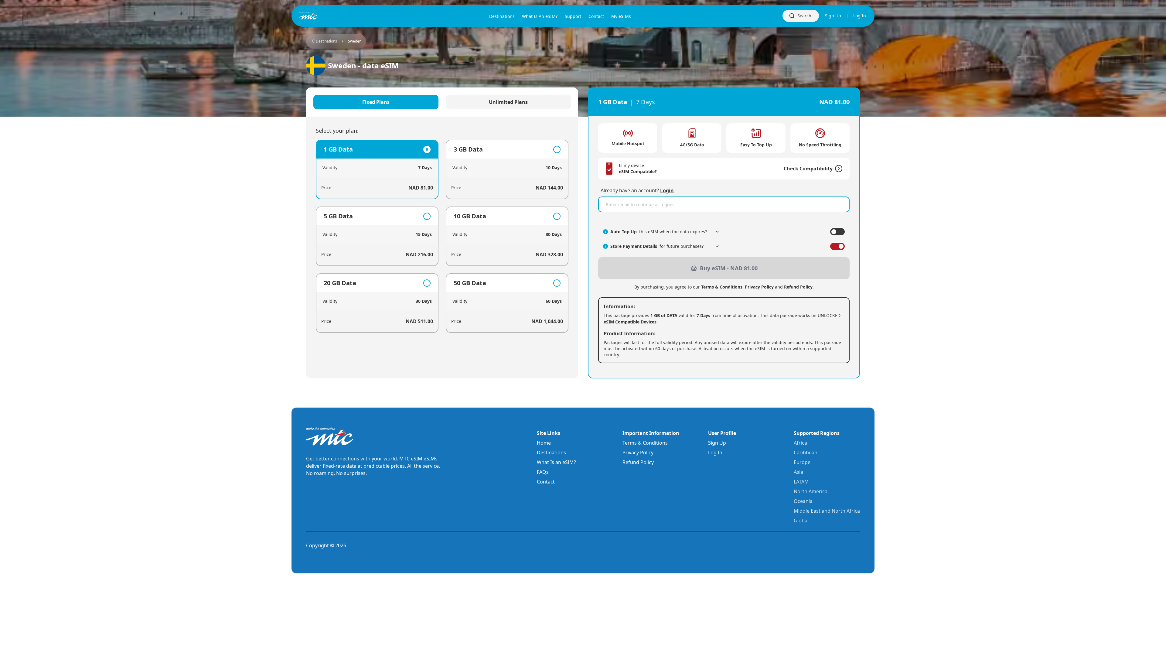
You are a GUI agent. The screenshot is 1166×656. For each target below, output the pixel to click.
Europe (802, 462)
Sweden (354, 41)
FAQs (543, 472)
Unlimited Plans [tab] (508, 102)
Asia (798, 472)
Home (544, 442)
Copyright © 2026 (326, 545)
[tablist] (442, 102)
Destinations (551, 452)
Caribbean (805, 452)
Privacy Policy (759, 287)
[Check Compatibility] (837, 168)
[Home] (318, 16)
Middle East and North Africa (827, 510)
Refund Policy (798, 287)
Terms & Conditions (721, 287)
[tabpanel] (442, 236)
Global (801, 520)
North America (810, 491)
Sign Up (833, 16)
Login (667, 190)
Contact (546, 481)
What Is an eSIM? (556, 462)
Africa (800, 442)
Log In (859, 16)
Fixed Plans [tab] (376, 102)
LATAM (801, 481)
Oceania (803, 501)
